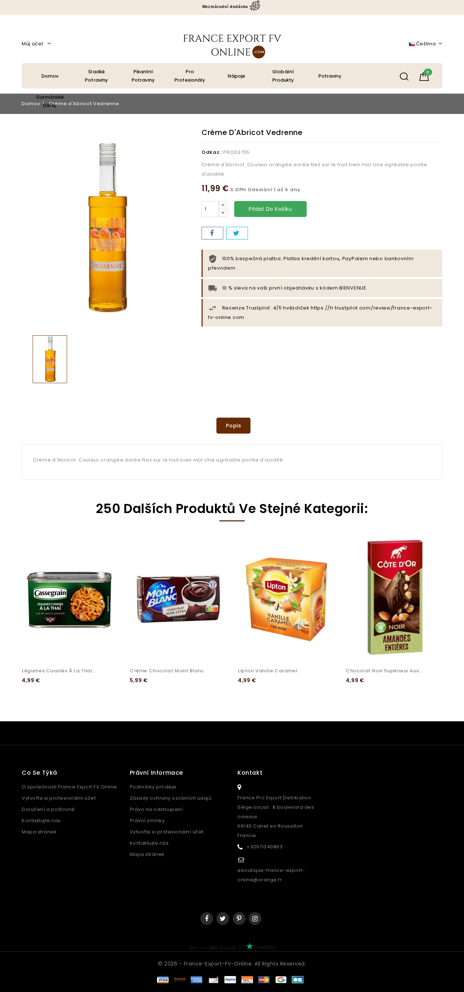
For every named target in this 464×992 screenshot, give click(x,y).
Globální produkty (283, 75)
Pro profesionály (189, 75)
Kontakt (249, 772)
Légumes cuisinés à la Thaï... (59, 670)
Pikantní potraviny (143, 75)
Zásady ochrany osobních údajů (171, 798)
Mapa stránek (39, 831)
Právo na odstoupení (156, 809)
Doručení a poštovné (48, 809)
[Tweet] (237, 233)
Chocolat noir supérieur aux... (384, 670)
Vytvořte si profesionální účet (59, 798)
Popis (233, 425)
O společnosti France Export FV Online (69, 786)
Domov (50, 76)
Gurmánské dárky (50, 101)
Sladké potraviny (96, 75)
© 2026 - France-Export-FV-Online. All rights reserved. (232, 963)
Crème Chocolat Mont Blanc (167, 670)
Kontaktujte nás (41, 820)
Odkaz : (212, 152)
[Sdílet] (212, 233)
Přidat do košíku (270, 209)
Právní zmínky (147, 820)
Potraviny (329, 76)
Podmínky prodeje (153, 786)
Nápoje (236, 76)
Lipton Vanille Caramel (267, 670)
